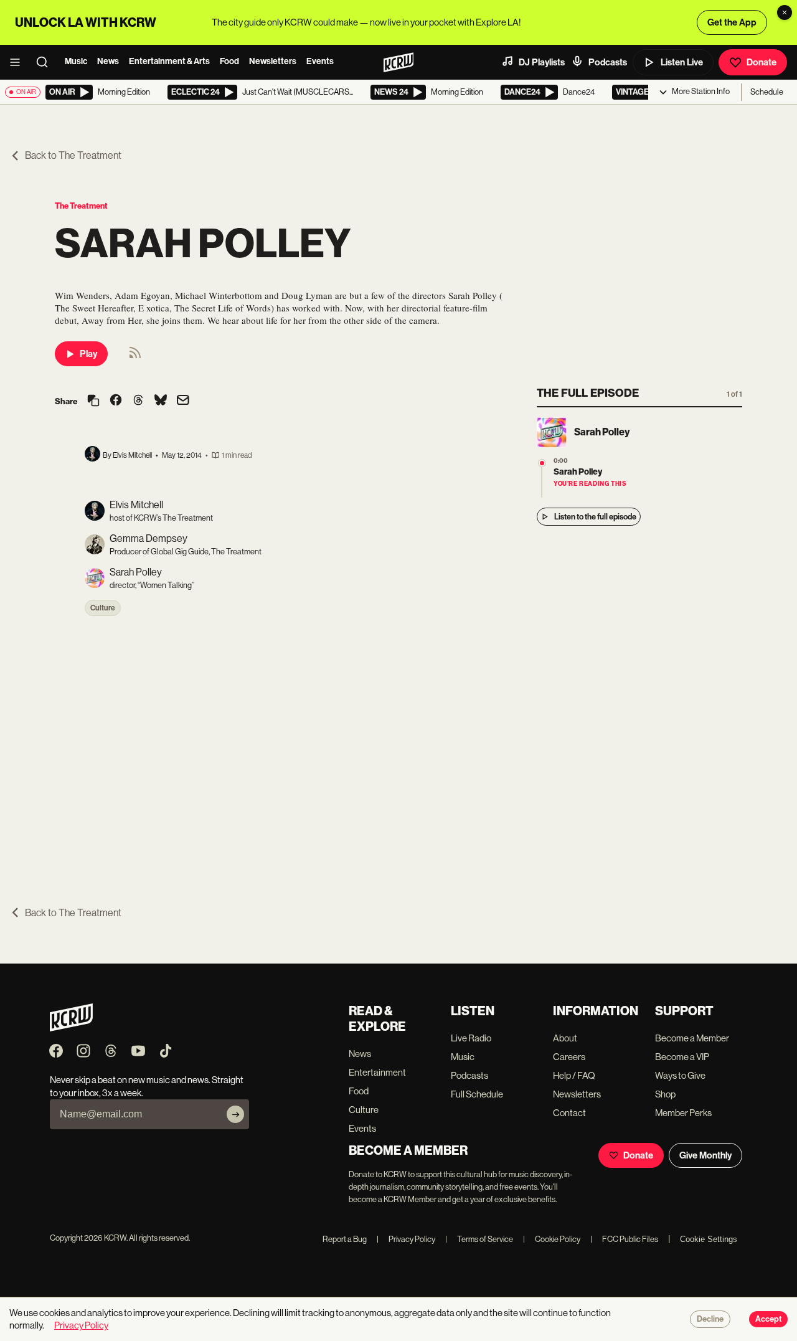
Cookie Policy (551, 1239)
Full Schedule (477, 1094)
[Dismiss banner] (784, 12)
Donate (761, 62)
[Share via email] (183, 401)
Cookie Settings (708, 1239)
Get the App (732, 22)
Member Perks (683, 1112)
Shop (665, 1094)
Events (320, 61)
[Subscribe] (235, 1114)
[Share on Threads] (138, 401)
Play (88, 353)
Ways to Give (680, 1075)
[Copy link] (93, 401)
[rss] (135, 356)
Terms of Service (479, 1239)
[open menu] (18, 62)
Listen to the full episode (595, 516)
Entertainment (377, 1072)
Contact (569, 1112)
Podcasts (607, 62)
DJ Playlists (542, 62)
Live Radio (471, 1038)
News (108, 61)
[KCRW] (71, 1028)
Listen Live (682, 62)
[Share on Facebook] (116, 401)
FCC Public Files (624, 1239)
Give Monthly (705, 1155)
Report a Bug (345, 1239)
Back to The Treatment (73, 155)
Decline (710, 1319)
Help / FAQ (574, 1075)
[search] (46, 62)
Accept (768, 1319)
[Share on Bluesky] (160, 401)
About (565, 1038)
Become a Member (692, 1038)
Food (229, 61)
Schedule (766, 92)
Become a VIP (682, 1056)
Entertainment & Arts (169, 61)
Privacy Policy (406, 1239)
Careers (569, 1056)
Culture (102, 608)
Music (76, 61)
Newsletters (272, 61)
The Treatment (81, 206)
